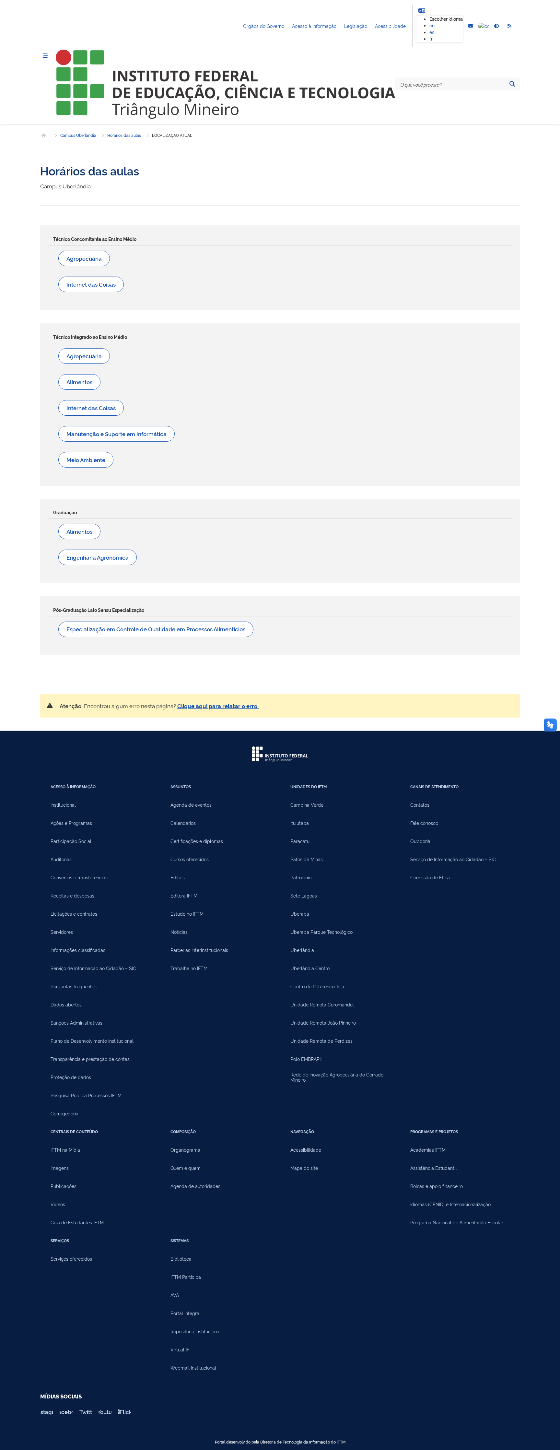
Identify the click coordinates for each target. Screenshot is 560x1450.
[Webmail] (470, 26)
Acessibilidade (390, 26)
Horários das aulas (124, 135)
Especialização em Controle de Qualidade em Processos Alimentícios (155, 629)
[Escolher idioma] (421, 10)
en (432, 25)
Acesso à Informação (314, 26)
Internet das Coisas (91, 284)
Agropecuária (84, 258)
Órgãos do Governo (263, 26)
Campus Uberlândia (78, 135)
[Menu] (45, 56)
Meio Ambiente (85, 459)
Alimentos (79, 382)
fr (431, 38)
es (431, 32)
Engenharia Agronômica (97, 557)
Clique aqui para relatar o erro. (218, 705)
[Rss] (509, 26)
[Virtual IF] (483, 26)
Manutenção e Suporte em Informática (116, 433)
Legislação (355, 26)
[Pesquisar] (512, 84)
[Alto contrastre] (496, 26)
